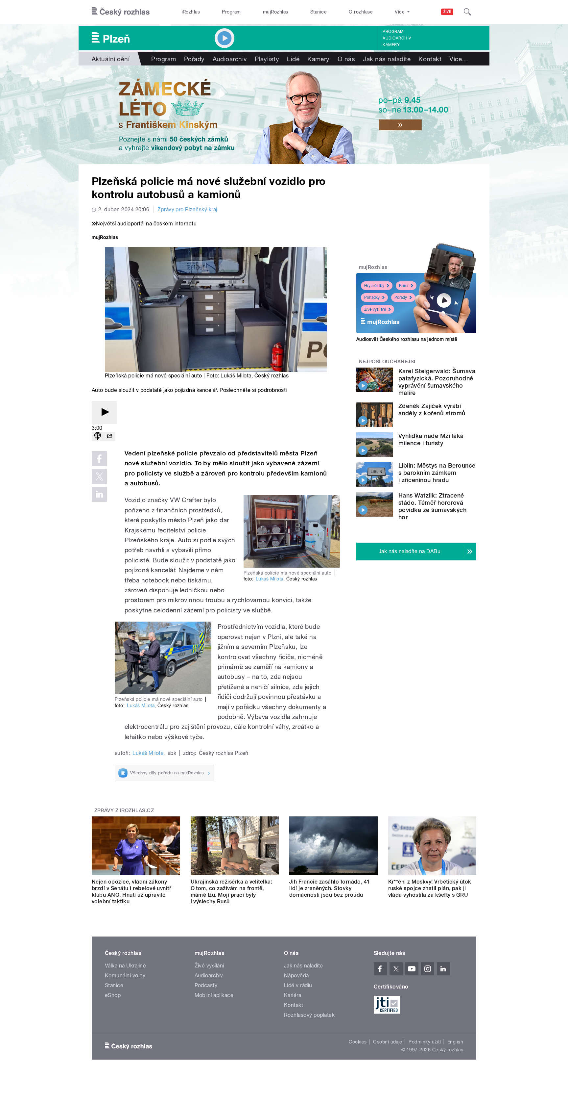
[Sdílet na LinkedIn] (99, 494)
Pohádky (372, 297)
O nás (346, 59)
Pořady (194, 59)
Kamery (391, 44)
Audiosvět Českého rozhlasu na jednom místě (406, 339)
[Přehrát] (104, 412)
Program (231, 11)
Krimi (403, 285)
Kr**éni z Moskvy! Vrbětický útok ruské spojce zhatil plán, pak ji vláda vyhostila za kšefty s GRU (429, 888)
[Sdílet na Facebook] (99, 458)
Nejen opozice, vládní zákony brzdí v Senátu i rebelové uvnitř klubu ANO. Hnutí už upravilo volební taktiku (131, 892)
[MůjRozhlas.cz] (105, 238)
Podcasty (206, 985)
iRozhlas (191, 11)
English (455, 1041)
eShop (113, 995)
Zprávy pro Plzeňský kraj (187, 209)
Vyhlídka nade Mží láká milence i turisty (431, 439)
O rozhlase (361, 11)
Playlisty (267, 59)
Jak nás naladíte (387, 59)
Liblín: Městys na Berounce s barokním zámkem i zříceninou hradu (436, 472)
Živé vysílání (375, 309)
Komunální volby (125, 975)
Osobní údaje (387, 1041)
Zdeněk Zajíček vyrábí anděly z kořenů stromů (431, 409)
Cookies (358, 1041)
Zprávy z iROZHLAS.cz (124, 810)
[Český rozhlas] (121, 12)
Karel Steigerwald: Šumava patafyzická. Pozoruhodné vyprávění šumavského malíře (436, 382)
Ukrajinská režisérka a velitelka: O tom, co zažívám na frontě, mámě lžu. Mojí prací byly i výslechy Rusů (231, 892)
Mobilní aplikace (214, 995)
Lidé (293, 59)
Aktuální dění (111, 59)
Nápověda (296, 975)
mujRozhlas (275, 11)
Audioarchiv (397, 38)
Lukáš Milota (236, 376)
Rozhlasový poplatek (309, 1015)
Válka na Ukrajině (125, 966)
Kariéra (292, 995)
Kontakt (429, 59)
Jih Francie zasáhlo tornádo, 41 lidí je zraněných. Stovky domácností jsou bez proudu (329, 888)
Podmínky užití (425, 1041)
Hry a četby (374, 285)
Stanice (318, 11)
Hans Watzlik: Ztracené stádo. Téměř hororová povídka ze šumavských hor (432, 506)
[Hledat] (467, 12)
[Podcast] (98, 436)
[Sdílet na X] (99, 476)
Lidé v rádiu (298, 985)
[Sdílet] (109, 436)
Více (458, 59)
